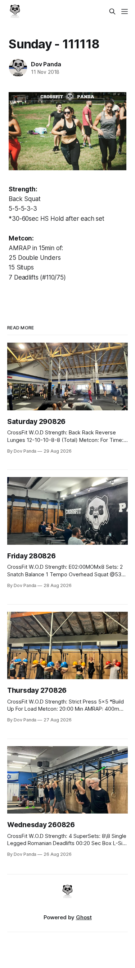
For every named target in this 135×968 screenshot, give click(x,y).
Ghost (84, 917)
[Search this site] (112, 11)
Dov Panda (46, 64)
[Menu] (124, 11)
